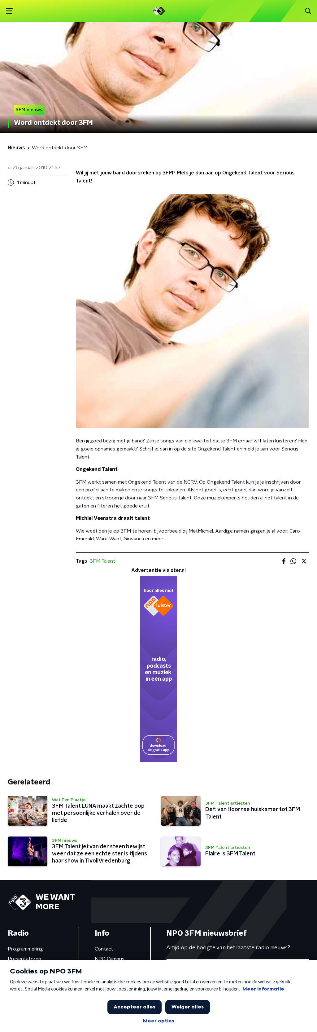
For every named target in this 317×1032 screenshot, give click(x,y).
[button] (9, 11)
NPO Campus (109, 958)
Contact (104, 948)
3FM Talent (102, 561)
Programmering (25, 948)
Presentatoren (24, 958)
